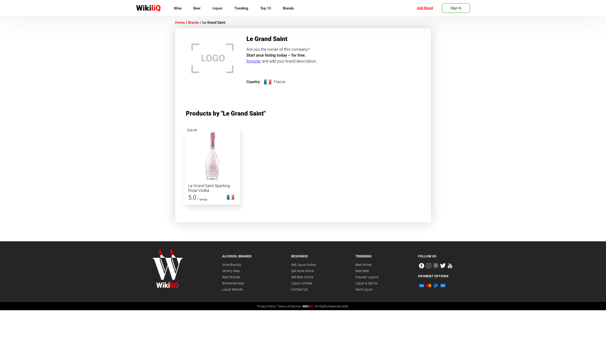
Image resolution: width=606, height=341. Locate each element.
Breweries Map (233, 283)
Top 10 (265, 8)
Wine (178, 8)
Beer (197, 8)
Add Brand (425, 8)
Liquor (217, 8)
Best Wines (363, 265)
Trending (241, 8)
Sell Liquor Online (303, 265)
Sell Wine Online (302, 271)
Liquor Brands (232, 289)
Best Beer (362, 271)
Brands (288, 8)
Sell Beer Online (302, 277)
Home (180, 22)
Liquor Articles (301, 283)
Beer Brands (231, 277)
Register (253, 61)
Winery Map (231, 271)
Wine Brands (231, 265)
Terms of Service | (290, 306)
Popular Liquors (367, 277)
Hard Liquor (364, 289)
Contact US (299, 289)
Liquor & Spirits (366, 283)
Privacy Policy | (267, 306)
